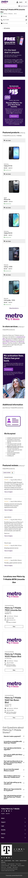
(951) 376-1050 (10, 710)
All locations (7, 28)
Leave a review (7, 472)
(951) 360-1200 (10, 618)
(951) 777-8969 (10, 663)
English (21, 6)
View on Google (8, 491)
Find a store (14, 116)
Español (25, 6)
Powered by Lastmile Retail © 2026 (14, 875)
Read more (6, 533)
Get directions (8, 369)
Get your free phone (11, 65)
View (14, 626)
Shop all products (13, 308)
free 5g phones (7, 340)
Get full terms (20, 72)
